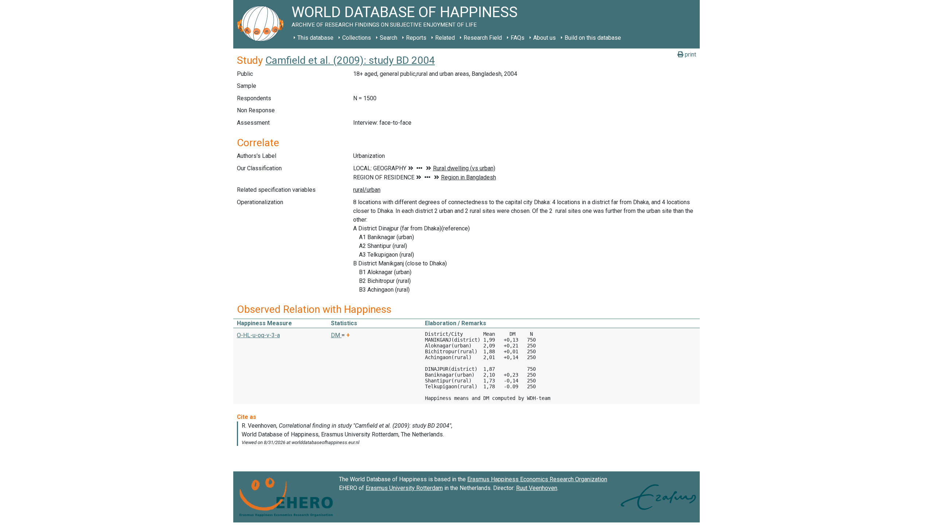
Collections (356, 37)
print (689, 54)
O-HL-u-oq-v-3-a (258, 335)
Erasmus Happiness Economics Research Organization (537, 479)
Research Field (483, 37)
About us (544, 37)
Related (445, 37)
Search (388, 37)
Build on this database (593, 37)
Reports (416, 37)
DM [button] (336, 335)
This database (315, 37)
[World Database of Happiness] (262, 24)
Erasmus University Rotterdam (404, 488)
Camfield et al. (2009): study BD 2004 (350, 60)
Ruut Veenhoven (536, 488)
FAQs (517, 37)
